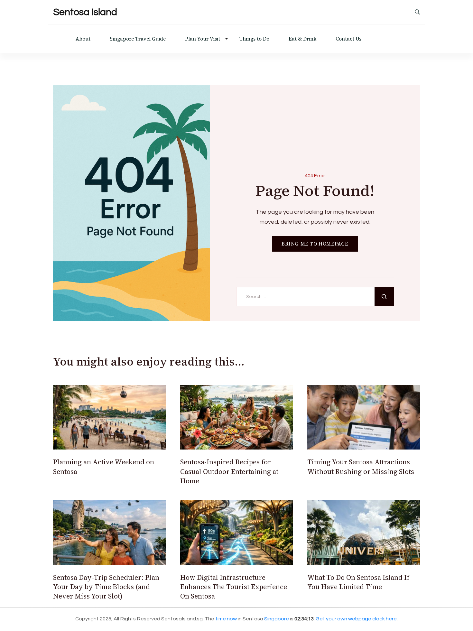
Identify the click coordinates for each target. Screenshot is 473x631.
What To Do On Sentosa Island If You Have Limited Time (358, 582)
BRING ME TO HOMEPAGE (315, 243)
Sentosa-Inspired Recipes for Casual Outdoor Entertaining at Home (229, 471)
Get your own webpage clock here (356, 618)
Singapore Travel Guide (138, 38)
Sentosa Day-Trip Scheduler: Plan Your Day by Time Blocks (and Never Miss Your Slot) (106, 587)
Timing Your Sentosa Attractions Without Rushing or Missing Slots (360, 466)
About (83, 38)
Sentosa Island (85, 12)
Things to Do (254, 38)
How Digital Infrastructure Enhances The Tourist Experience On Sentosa (233, 587)
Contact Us (348, 38)
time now (226, 618)
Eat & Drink (302, 38)
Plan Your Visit (202, 38)
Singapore (276, 618)
